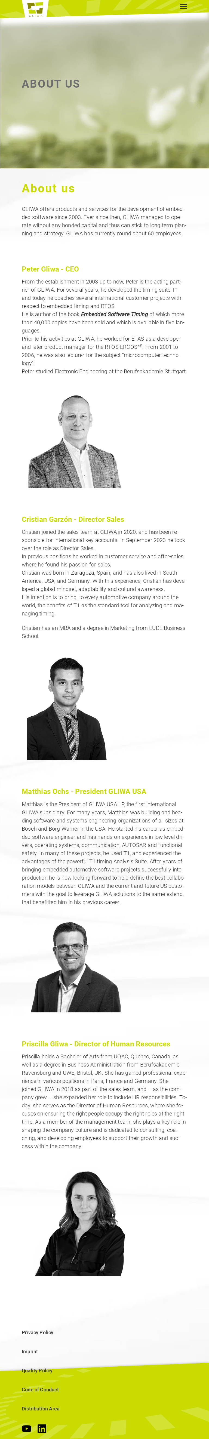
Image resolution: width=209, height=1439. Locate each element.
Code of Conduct (40, 1389)
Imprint (30, 1351)
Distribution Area (41, 1409)
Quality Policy (37, 1370)
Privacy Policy (38, 1332)
